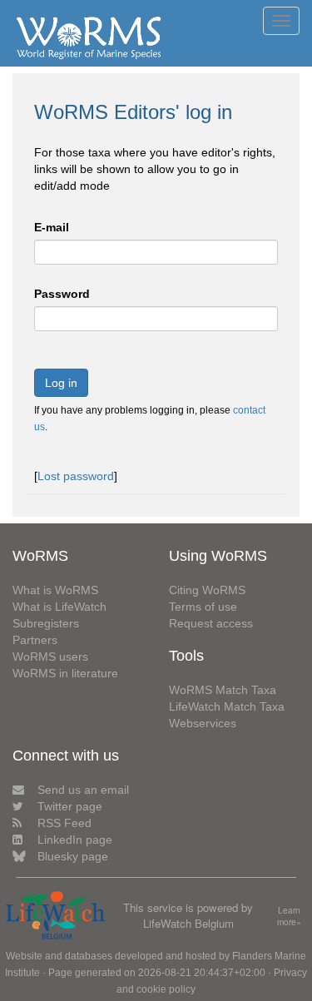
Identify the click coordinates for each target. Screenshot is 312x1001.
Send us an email (83, 789)
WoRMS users (50, 656)
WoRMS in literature (65, 673)
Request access (211, 623)
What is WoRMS (55, 590)
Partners (34, 640)
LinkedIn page (74, 839)
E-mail (51, 227)
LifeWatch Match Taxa (227, 706)
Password (62, 293)
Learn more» (289, 916)
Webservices (202, 723)
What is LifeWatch (59, 606)
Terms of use (203, 606)
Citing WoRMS (207, 590)
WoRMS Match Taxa (222, 689)
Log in (61, 382)
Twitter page (69, 806)
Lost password (75, 476)
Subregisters (45, 623)
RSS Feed (64, 823)
